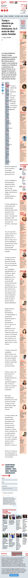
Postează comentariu (8, 493)
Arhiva (16, 1)
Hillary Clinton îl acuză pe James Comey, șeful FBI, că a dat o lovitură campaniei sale (8, 155)
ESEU (22, 16)
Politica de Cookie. (14, 573)
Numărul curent (11, 2)
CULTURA (17, 16)
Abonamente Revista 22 (4, 6)
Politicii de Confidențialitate (19, 566)
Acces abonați (4, 7)
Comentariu (4, 486)
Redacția (25, 1)
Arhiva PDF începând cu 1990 (4, 2)
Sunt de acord (14, 575)
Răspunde (15, 505)
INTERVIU (11, 16)
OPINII (6, 16)
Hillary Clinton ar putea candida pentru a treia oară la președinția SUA (8, 95)
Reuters (12, 174)
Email (3, 482)
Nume (3, 478)
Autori (20, 1)
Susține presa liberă (23, 24)
